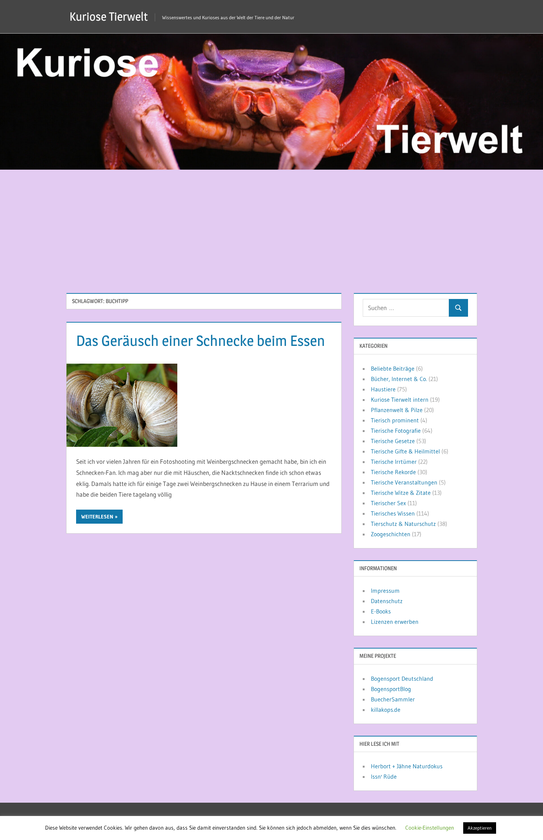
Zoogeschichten (390, 534)
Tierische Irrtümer (394, 461)
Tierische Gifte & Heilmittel (405, 451)
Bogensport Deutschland (402, 678)
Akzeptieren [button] (480, 828)
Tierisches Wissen (393, 513)
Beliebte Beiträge (392, 368)
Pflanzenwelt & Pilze (397, 410)
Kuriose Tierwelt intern (399, 399)
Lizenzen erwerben (395, 621)
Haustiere (383, 389)
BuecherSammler (393, 699)
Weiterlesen (97, 516)
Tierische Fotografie (396, 430)
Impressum (385, 590)
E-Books (381, 611)
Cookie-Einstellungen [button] (429, 827)
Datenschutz (387, 601)
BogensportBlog (391, 689)
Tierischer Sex (388, 503)
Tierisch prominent (395, 420)
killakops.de (385, 709)
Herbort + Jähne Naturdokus (407, 766)
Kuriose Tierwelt (108, 16)
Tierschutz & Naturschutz (403, 523)
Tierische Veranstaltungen (404, 482)
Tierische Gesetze (393, 441)
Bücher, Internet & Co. (399, 378)
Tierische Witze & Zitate (401, 492)
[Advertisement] (271, 225)
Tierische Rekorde (393, 472)
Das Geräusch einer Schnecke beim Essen (200, 340)
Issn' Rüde (384, 776)
